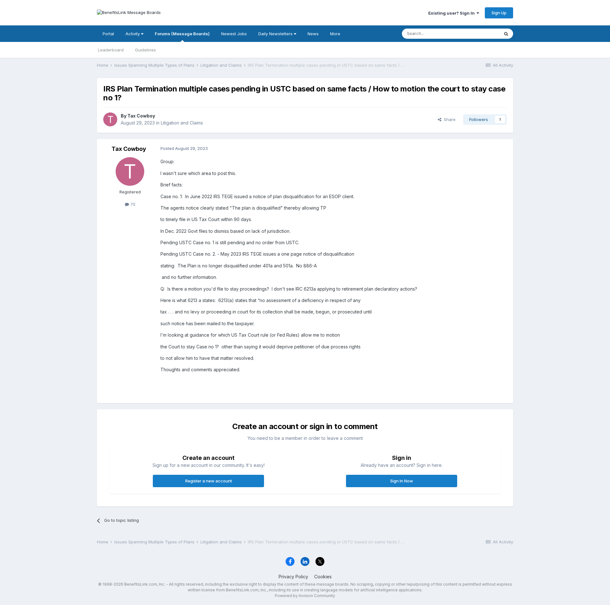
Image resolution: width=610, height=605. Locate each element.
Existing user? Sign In (452, 13)
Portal (108, 33)
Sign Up (498, 12)
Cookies (323, 576)
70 (132, 204)
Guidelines (145, 49)
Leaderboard (111, 49)
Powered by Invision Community (305, 595)
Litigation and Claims (182, 122)
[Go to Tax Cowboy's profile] (110, 119)
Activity (133, 33)
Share (448, 119)
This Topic (481, 33)
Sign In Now (401, 480)
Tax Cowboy (141, 115)
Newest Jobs (234, 33)
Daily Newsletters (276, 33)
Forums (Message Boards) (182, 33)
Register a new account (208, 480)
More (335, 33)
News (313, 33)
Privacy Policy (293, 576)
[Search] (506, 34)
